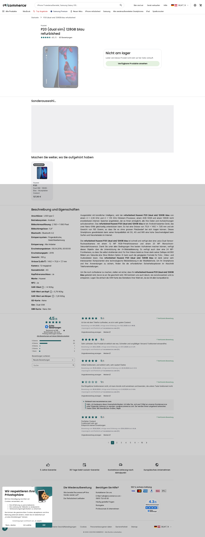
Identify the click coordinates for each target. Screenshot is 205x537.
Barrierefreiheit (121, 527)
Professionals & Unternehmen (107, 509)
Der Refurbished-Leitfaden (74, 498)
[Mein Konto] (195, 5)
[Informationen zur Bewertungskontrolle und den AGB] (64, 330)
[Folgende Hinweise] (147, 442)
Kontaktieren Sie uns (104, 492)
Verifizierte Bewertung (165, 318)
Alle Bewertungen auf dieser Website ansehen (53, 336)
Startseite (35, 17)
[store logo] (15, 5)
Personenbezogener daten (101, 527)
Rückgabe (100, 505)
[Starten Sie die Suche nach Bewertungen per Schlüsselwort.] (73, 365)
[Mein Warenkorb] (200, 5)
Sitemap (134, 527)
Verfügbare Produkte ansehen (132, 63)
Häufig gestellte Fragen (105, 502)
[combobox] (76, 5)
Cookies (83, 527)
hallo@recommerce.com (110, 496)
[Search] (121, 5)
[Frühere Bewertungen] (108, 442)
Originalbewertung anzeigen (91, 332)
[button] (180, 5)
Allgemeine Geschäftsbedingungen (62, 527)
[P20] (42, 173)
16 (142, 443)
